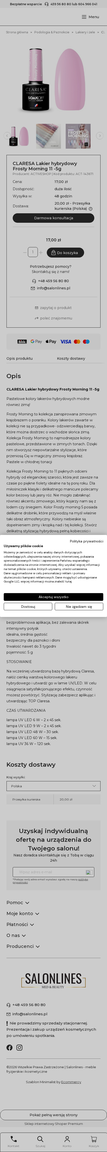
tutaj (68, 581)
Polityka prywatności (86, 541)
